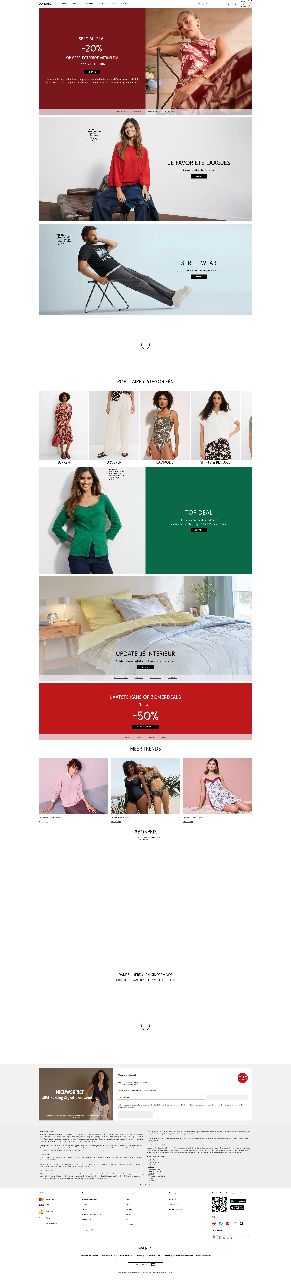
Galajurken (152, 1160)
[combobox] (211, 4)
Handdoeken (172, 678)
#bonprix (145, 832)
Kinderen (151, 737)
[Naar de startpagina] (50, 4)
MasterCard (50, 1199)
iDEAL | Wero (50, 1211)
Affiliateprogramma (175, 1209)
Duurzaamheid (174, 1204)
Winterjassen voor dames (157, 1176)
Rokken (151, 1167)
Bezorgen (85, 1204)
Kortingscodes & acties (89, 1230)
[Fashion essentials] (73, 790)
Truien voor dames (154, 1169)
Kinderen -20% (153, 112)
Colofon (167, 1256)
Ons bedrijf (172, 1199)
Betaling (41, 1193)
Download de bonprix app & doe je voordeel (227, 1193)
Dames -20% (121, 112)
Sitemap (139, 1256)
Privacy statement (125, 1256)
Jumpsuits (152, 1164)
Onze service (86, 1193)
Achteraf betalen (51, 1224)
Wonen (164, 737)
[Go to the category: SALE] (145, 711)
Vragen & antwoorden (89, 1199)
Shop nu (92, 72)
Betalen (84, 1209)
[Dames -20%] (92, 61)
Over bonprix (173, 1193)
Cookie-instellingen (153, 1256)
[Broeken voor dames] (114, 428)
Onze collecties (130, 1193)
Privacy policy (130, 1107)
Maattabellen (86, 1220)
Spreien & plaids (155, 678)
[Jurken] (63, 428)
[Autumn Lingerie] (217, 790)
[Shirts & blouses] (215, 428)
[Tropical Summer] (145, 790)
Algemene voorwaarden (89, 1256)
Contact (84, 1225)
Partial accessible (108, 1256)
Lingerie (151, 1181)
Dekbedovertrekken (121, 678)
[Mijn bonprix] (236, 4)
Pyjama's (151, 1178)
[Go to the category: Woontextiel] (145, 628)
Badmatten (139, 678)
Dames (127, 737)
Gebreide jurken (153, 1162)
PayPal (48, 1218)
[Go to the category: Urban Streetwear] (145, 269)
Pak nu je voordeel (145, 727)
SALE (127, 1220)
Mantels (151, 1174)
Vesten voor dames (154, 1171)
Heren (139, 737)
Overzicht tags (130, 1225)
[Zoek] (229, 4)
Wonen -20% (169, 112)
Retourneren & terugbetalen (91, 1214)
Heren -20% (137, 112)
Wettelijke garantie (203, 1256)
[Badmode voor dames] (165, 428)
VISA (47, 1205)
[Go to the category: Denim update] (145, 169)
